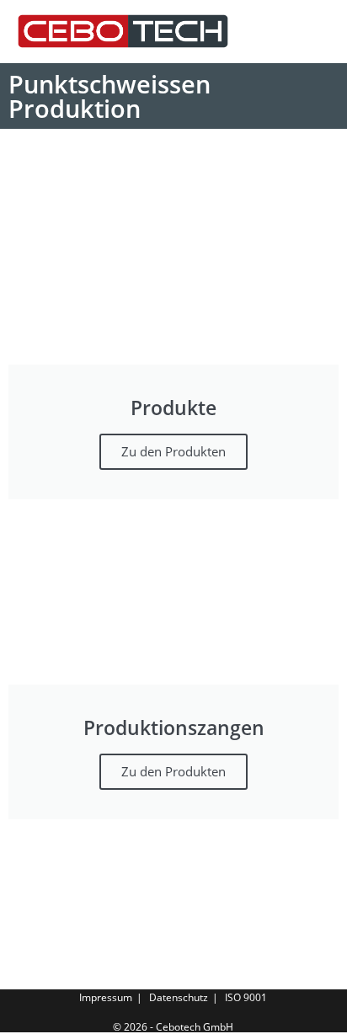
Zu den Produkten (173, 451)
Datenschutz (178, 997)
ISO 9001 (246, 997)
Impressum (105, 997)
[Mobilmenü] (325, 31)
